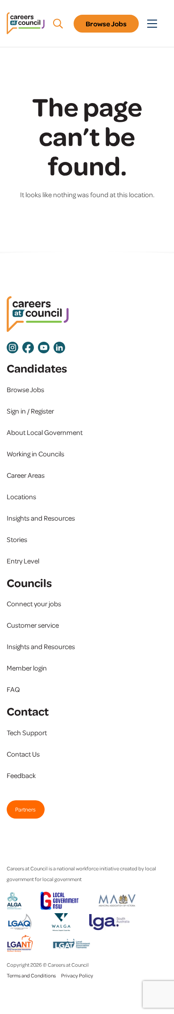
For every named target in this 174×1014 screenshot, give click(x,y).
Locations (21, 496)
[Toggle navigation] (152, 24)
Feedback (21, 775)
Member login (27, 668)
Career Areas (26, 475)
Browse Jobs (106, 24)
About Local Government (45, 432)
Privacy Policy (77, 975)
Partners (25, 809)
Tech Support (27, 732)
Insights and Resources (41, 518)
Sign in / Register (30, 411)
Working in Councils (35, 454)
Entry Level (23, 561)
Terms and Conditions (31, 975)
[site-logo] (38, 314)
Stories (17, 539)
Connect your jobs (34, 603)
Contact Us (23, 754)
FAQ (13, 689)
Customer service (33, 625)
